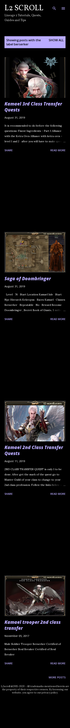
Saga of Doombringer (27, 278)
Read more (58, 150)
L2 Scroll (23, 8)
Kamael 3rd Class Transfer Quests (33, 107)
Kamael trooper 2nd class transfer (32, 625)
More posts (57, 677)
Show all (56, 40)
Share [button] (8, 150)
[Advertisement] (35, 192)
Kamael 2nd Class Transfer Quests (33, 450)
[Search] (54, 6)
